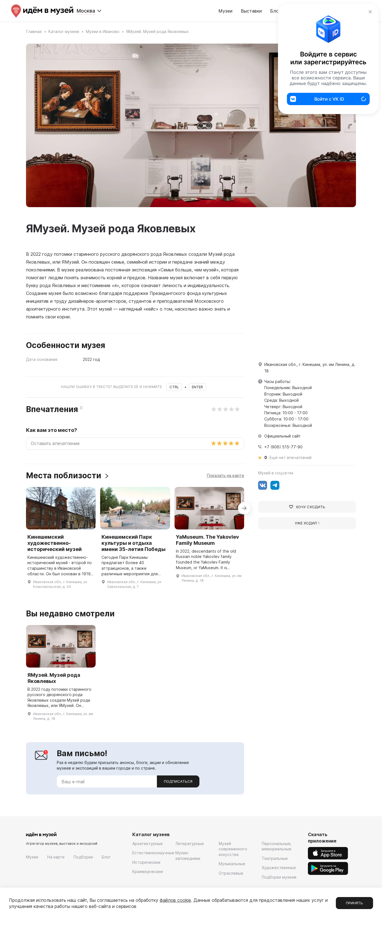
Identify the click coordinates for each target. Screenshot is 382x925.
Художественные (279, 867)
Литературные (189, 843)
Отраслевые (231, 873)
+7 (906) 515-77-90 (283, 446)
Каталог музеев (63, 31)
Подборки (83, 857)
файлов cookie (175, 900)
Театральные (275, 858)
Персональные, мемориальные (277, 846)
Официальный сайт (282, 436)
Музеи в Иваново (102, 31)
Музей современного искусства (233, 849)
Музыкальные (232, 863)
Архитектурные (147, 843)
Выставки (251, 11)
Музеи (225, 11)
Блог (106, 857)
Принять (354, 903)
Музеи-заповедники (187, 855)
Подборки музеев (279, 877)
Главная (34, 31)
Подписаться (178, 781)
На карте (56, 857)
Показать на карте (225, 475)
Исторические (146, 862)
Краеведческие (147, 871)
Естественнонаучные (153, 852)
